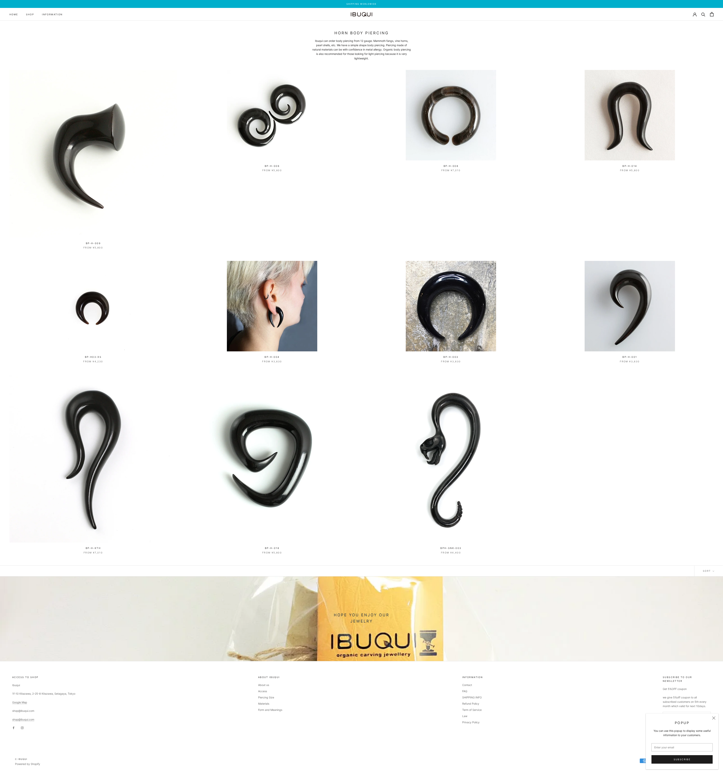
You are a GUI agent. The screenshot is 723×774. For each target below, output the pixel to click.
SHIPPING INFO (472, 697)
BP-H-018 (272, 548)
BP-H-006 (272, 166)
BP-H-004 (272, 357)
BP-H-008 (451, 166)
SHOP (30, 14)
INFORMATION (52, 14)
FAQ (464, 691)
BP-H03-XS (93, 357)
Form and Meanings (270, 709)
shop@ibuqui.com (23, 719)
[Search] (703, 14)
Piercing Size (266, 697)
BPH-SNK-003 (450, 548)
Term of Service (472, 709)
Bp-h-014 (629, 166)
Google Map (19, 702)
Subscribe (682, 759)
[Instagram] (22, 727)
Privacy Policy (471, 722)
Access (262, 691)
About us (263, 685)
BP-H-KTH (93, 548)
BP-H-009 (93, 243)
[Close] (713, 718)
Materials (263, 703)
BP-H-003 (450, 357)
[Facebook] (13, 727)
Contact (467, 685)
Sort (707, 570)
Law (464, 716)
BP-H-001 (629, 357)
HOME (13, 14)
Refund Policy (470, 703)
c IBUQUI (21, 759)
